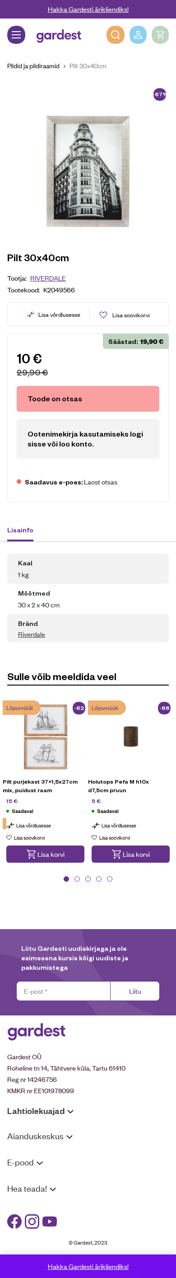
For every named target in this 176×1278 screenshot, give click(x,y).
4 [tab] (99, 879)
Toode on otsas (55, 398)
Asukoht (19, 1153)
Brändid (18, 1251)
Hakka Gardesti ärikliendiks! (88, 9)
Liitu (135, 991)
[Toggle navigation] (16, 35)
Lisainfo (20, 530)
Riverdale (48, 277)
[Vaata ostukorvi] (160, 35)
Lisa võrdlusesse (59, 314)
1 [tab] (66, 879)
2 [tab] (77, 879)
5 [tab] (109, 879)
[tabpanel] (45, 788)
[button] (45, 854)
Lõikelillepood (26, 1164)
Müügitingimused (31, 1179)
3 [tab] (88, 879)
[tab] (24, 531)
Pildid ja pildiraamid (33, 65)
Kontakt (18, 1205)
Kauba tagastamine (35, 1190)
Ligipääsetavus (29, 1240)
